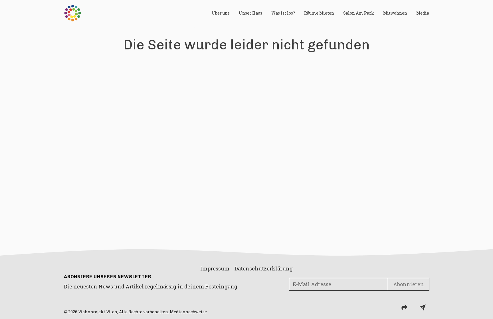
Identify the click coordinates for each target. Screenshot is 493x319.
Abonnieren (408, 284)
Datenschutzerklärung (264, 268)
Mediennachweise (188, 312)
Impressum (214, 268)
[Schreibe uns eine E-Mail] (422, 307)
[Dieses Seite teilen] (404, 307)
